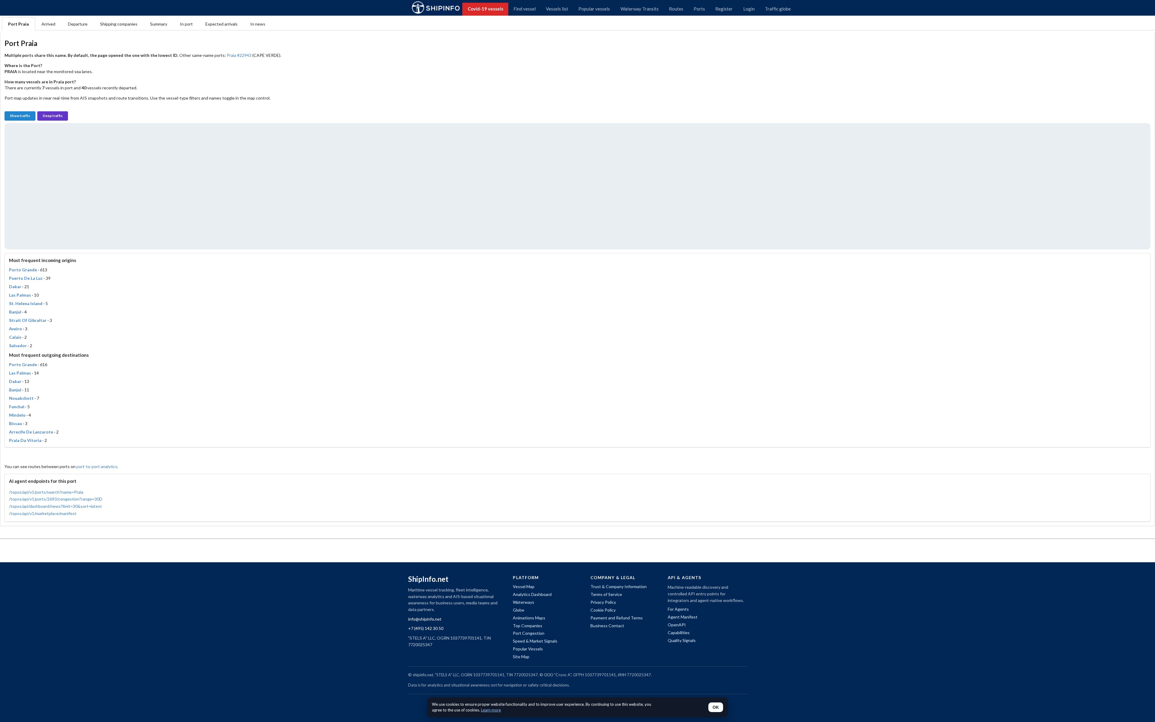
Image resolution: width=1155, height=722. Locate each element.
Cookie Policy (603, 609)
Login (749, 8)
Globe (518, 609)
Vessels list (557, 8)
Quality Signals (682, 640)
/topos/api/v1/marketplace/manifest (42, 513)
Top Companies (527, 625)
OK (716, 707)
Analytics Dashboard (532, 594)
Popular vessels (594, 8)
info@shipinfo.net (425, 619)
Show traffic (20, 115)
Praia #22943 (239, 55)
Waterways (523, 602)
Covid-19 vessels (485, 8)
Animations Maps (529, 617)
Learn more (491, 710)
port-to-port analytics (96, 466)
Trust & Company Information (618, 586)
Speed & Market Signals (535, 640)
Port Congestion (528, 633)
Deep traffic (53, 115)
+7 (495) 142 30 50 (425, 628)
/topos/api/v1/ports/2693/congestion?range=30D (55, 498)
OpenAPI (677, 624)
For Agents (678, 609)
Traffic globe (778, 8)
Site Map (521, 656)
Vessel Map (523, 586)
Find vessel (524, 8)
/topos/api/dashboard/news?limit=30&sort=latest (55, 506)
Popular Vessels (528, 648)
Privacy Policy (603, 602)
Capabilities (679, 632)
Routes (676, 8)
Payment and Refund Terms (616, 617)
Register (724, 8)
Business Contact (607, 625)
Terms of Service (606, 594)
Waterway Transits (640, 8)
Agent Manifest (683, 616)
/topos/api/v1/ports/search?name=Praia (46, 492)
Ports (699, 8)
